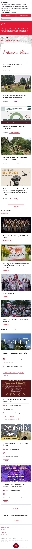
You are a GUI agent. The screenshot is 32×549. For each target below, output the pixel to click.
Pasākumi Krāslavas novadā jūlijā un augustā (15, 354)
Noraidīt (8, 15)
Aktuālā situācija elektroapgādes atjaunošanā (14, 127)
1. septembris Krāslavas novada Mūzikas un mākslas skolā (14, 485)
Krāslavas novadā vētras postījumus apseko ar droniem (15, 158)
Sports (21, 372)
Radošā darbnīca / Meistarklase (10, 372)
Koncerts (12, 416)
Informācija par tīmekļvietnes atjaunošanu (12, 65)
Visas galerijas (4, 213)
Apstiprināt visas (23, 15)
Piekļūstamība (4, 529)
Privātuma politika (5, 527)
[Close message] (29, 23)
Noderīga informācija (14, 132)
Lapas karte (3, 532)
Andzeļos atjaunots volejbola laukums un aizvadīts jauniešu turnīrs (15, 96)
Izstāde (11, 370)
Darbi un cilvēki (13, 101)
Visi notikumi (16, 508)
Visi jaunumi (16, 206)
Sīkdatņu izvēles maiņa (6, 534)
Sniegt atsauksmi (16, 520)
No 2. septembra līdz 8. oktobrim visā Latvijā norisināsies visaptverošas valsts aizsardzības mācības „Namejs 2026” (15, 191)
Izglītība (5, 501)
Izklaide (5, 370)
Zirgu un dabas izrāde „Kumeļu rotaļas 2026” (14, 400)
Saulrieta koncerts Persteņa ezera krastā (15, 444)
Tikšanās (6, 375)
